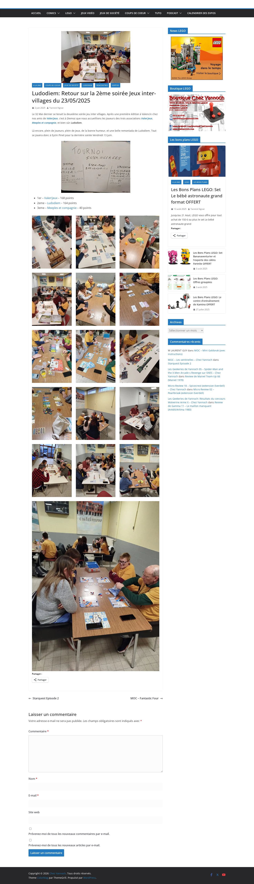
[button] (58, 13)
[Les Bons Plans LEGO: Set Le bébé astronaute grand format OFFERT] (196, 161)
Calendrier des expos (201, 13)
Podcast (172, 13)
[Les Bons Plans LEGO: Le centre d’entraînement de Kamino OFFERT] (179, 303)
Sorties (115, 85)
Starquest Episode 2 (46, 698)
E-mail (34, 795)
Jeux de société (109, 13)
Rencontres (102, 85)
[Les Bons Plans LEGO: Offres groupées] (179, 283)
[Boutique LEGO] (196, 112)
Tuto (158, 13)
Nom (33, 779)
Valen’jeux (50, 198)
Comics (51, 13)
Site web (34, 812)
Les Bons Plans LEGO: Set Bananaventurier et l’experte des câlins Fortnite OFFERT (207, 258)
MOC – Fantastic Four (144, 698)
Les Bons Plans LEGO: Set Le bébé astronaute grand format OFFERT (196, 196)
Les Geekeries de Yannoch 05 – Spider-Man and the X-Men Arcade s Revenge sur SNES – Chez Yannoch (195, 372)
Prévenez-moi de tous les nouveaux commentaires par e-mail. (69, 834)
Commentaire (39, 731)
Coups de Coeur (135, 13)
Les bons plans (200, 182)
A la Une (37, 85)
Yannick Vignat (56, 107)
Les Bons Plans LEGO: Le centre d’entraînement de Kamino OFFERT (207, 301)
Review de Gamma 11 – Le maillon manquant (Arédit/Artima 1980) (195, 406)
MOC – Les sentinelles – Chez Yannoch (190, 359)
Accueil (36, 13)
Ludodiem (87, 85)
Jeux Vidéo (87, 13)
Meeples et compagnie (62, 208)
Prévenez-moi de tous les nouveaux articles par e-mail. (64, 845)
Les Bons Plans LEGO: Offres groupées (205, 280)
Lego (68, 13)
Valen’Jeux (52, 118)
